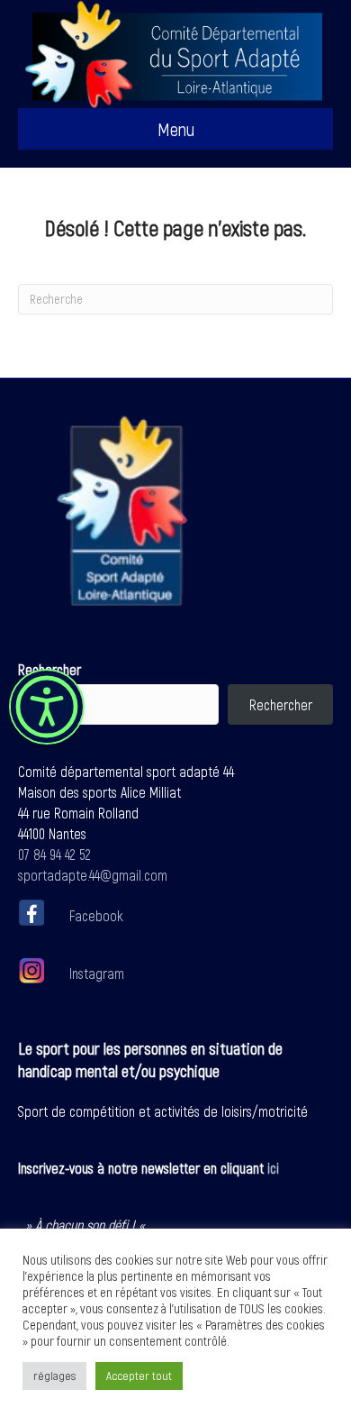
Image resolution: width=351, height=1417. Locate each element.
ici (273, 1167)
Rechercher (49, 669)
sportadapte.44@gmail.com (92, 874)
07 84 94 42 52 (54, 854)
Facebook (96, 915)
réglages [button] (54, 1375)
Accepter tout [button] (139, 1375)
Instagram (95, 973)
